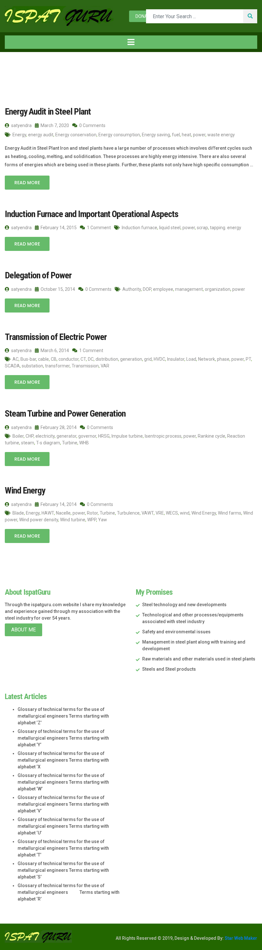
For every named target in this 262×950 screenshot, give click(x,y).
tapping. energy (225, 227)
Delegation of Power (38, 275)
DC (91, 359)
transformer (57, 365)
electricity (45, 436)
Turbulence (128, 513)
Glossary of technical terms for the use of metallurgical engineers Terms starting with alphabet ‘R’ (68, 892)
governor (87, 436)
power (199, 134)
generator (66, 436)
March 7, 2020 (54, 125)
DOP (147, 289)
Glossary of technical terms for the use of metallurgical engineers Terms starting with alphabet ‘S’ (63, 870)
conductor (68, 359)
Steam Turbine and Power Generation (65, 413)
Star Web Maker (240, 938)
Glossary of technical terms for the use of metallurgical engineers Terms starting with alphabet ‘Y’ (63, 738)
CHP (30, 436)
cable (43, 359)
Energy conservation (75, 134)
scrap (202, 227)
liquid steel (170, 227)
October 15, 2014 (57, 289)
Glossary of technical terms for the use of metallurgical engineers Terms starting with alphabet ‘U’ (63, 826)
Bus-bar (28, 359)
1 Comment (98, 227)
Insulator (175, 359)
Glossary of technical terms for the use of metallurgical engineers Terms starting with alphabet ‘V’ (63, 804)
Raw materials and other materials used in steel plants (198, 658)
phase (223, 359)
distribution (107, 359)
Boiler (18, 436)
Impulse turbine (127, 436)
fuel (176, 134)
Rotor (92, 513)
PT (248, 359)
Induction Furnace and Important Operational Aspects (91, 214)
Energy (19, 134)
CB (54, 359)
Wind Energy (25, 490)
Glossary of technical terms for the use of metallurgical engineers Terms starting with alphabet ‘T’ (63, 848)
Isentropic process (163, 436)
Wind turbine (72, 519)
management (189, 289)
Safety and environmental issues (176, 631)
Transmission (85, 365)
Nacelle (63, 513)
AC (15, 359)
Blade (18, 513)
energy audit (40, 134)
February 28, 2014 (58, 427)
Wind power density (38, 519)
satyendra (21, 125)
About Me (23, 630)
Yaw (102, 519)
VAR (105, 365)
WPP (91, 519)
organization (217, 289)
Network (206, 359)
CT (83, 359)
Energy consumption (119, 134)
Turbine (69, 442)
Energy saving (156, 134)
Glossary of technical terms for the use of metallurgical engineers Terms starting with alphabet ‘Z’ (63, 716)
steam (27, 442)
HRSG (104, 436)
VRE (160, 513)
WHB (84, 442)
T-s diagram (48, 442)
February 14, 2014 (58, 504)
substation (32, 365)
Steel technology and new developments (184, 604)
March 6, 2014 (54, 350)
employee (163, 289)
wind (184, 513)
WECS (172, 513)
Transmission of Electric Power (56, 337)
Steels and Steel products (169, 669)
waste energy (221, 134)
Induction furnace (139, 227)
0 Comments (91, 125)
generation (131, 359)
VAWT (148, 513)
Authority (131, 289)
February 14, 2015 (58, 227)
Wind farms (229, 513)
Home (19, 65)
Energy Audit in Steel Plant (48, 111)
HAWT (48, 513)
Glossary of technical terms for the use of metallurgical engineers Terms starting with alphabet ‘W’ (63, 782)
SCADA (12, 365)
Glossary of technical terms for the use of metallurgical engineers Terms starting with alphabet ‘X (63, 760)
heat (186, 134)
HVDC (159, 359)
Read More (27, 182)
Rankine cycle (211, 436)
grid (148, 359)
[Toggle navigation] (131, 42)
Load (191, 359)
